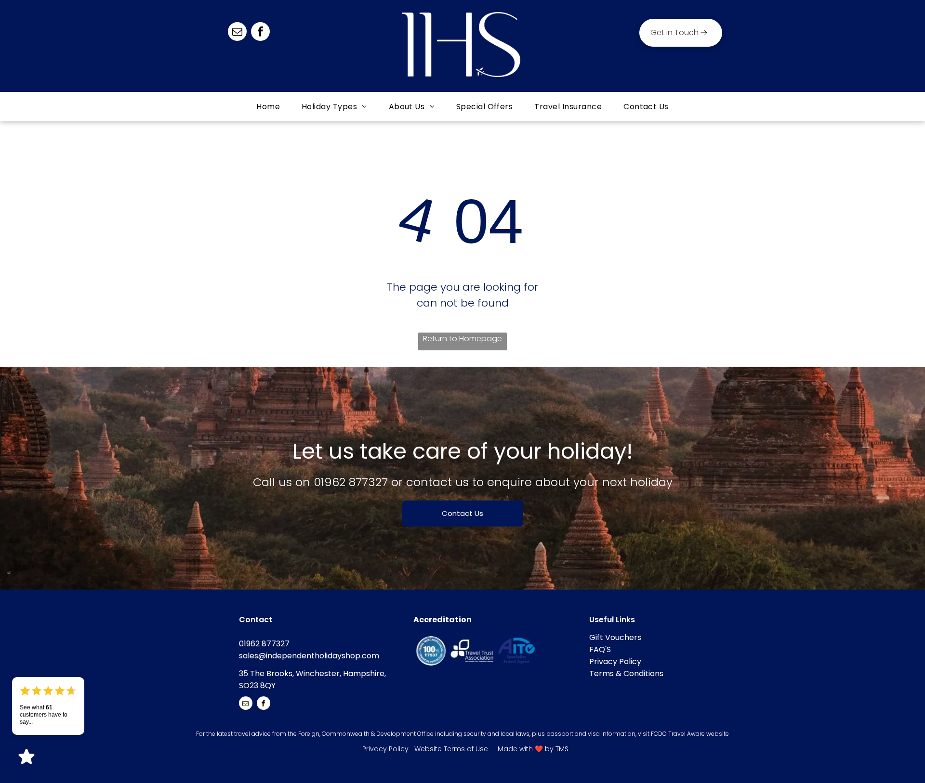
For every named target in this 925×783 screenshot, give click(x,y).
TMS (561, 749)
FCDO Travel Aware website (690, 734)
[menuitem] (269, 107)
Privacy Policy (615, 661)
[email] (237, 32)
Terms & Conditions (626, 673)
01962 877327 (351, 482)
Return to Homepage (462, 338)
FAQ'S (600, 649)
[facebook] (260, 32)
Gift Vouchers (615, 637)
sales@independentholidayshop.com (309, 655)
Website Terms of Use (451, 749)
